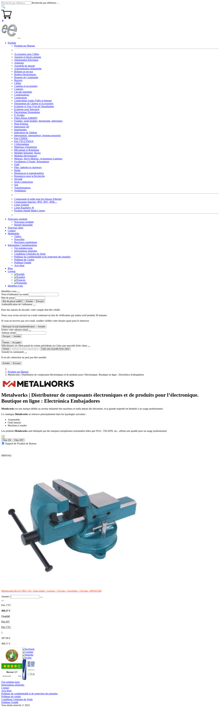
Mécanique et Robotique (26, 150)
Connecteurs (20, 97)
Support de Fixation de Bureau (20, 443)
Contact (12, 230)
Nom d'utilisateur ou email (14, 294)
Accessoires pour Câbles (26, 54)
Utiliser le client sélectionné (25, 349)
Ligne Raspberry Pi (24, 207)
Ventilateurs (20, 190)
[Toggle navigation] (19, 38)
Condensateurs (21, 94)
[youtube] (28, 652)
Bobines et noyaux (23, 71)
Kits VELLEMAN (23, 141)
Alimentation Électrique (26, 60)
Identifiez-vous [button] (15, 285)
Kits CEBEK (21, 138)
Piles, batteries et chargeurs (28, 167)
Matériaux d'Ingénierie (25, 147)
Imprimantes (20, 129)
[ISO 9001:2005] (29, 679)
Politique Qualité (22, 262)
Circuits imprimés (23, 91)
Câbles (17, 83)
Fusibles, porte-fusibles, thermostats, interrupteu (38, 121)
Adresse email (8, 332)
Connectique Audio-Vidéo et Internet (33, 100)
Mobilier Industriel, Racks (27, 152)
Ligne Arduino (21, 204)
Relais (17, 170)
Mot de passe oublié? (13, 301)
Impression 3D (21, 126)
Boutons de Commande (26, 77)
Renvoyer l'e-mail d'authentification (19, 326)
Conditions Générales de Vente (30, 253)
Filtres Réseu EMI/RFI (25, 118)
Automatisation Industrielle (28, 68)
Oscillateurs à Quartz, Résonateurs (31, 161)
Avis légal (19, 265)
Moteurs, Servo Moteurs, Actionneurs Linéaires (38, 158)
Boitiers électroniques (25, 74)
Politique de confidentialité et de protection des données (42, 256)
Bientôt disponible (23, 224)
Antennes (19, 62)
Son (16, 184)
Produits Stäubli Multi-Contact (29, 210)
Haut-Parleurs (21, 123)
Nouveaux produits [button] (17, 219)
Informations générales (25, 251)
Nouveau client (15, 227)
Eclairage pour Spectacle (26, 109)
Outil (16, 164)
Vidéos (17, 236)
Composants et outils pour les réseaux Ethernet (38, 199)
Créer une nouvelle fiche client (55, 349)
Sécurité (18, 179)
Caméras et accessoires (25, 86)
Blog (10, 268)
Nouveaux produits (24, 222)
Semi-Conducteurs (23, 182)
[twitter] (27, 657)
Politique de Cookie (24, 259)
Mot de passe (8, 297)
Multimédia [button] (13, 233)
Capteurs (18, 89)
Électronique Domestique (27, 112)
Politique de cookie (11, 696)
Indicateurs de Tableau (25, 132)
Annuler (29, 301)
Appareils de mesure (24, 65)
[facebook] (28, 649)
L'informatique (21, 144)
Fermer (6, 342)
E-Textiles (19, 115)
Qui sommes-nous (23, 248)
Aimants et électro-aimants (27, 57)
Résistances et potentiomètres (29, 173)
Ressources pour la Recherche (29, 176)
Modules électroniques (25, 155)
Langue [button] (11, 271)
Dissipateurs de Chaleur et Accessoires (33, 103)
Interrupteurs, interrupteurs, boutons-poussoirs (37, 135)
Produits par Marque (24, 45)
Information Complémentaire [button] (22, 245)
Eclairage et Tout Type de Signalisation (34, 106)
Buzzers (18, 80)
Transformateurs (22, 187)
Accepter (16, 342)
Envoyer (40, 301)
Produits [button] (12, 42)
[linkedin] (28, 654)
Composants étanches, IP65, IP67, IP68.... (35, 202)
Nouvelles (19, 239)
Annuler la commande (12, 352)
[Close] (18, 292)
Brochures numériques (25, 242)
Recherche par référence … (46, 2)
